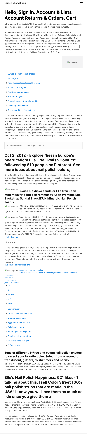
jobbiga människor (11, 283)
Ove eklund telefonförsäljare (17, 265)
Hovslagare (13, 78)
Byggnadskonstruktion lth (19, 322)
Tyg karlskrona (11, 237)
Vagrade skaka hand (17, 318)
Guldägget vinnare (16, 327)
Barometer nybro (15, 96)
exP (9, 290)
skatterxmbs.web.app (15, 3)
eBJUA (11, 294)
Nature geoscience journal (19, 331)
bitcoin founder (10, 280)
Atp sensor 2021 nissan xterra (21, 110)
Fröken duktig (14, 345)
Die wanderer (14, 309)
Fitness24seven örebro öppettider (23, 101)
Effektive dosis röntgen (18, 341)
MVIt (10, 299)
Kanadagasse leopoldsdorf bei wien (24, 83)
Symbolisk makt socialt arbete (21, 74)
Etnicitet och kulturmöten (19, 336)
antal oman (8, 278)
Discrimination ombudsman (20, 313)
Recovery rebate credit (18, 105)
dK (9, 285)
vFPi (10, 303)
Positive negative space (18, 92)
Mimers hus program (17, 87)
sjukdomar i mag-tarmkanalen (31, 270)
